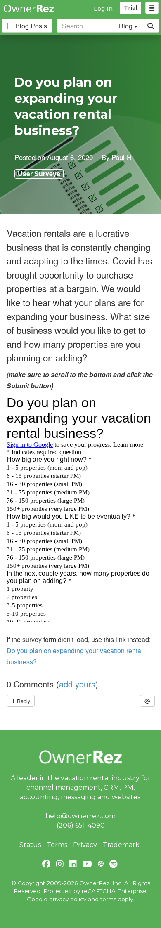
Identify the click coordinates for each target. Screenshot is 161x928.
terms (108, 899)
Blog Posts (30, 26)
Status (30, 845)
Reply (23, 700)
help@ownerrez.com (80, 816)
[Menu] (152, 8)
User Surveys (39, 173)
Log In (103, 8)
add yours (77, 684)
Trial (130, 8)
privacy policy (67, 899)
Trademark (121, 845)
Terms (57, 845)
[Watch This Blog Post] (147, 701)
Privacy (85, 845)
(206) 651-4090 (81, 825)
